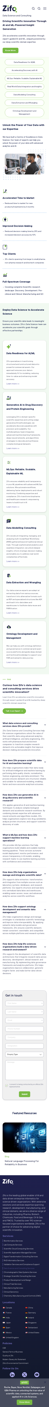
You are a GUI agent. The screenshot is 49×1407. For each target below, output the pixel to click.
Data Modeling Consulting (24, 95)
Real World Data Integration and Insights (24, 86)
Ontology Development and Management (24, 112)
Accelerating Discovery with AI (24, 70)
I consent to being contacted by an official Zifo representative (26, 1085)
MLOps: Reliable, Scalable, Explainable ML (24, 78)
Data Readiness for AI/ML (24, 62)
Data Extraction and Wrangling (24, 103)
